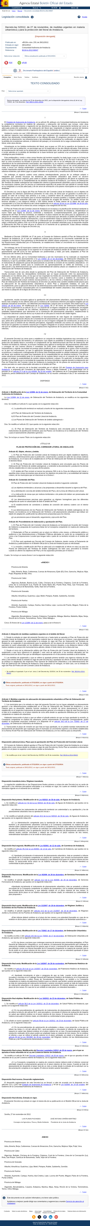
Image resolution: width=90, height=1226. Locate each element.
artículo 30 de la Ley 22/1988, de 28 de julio (70, 203)
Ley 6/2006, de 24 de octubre (73, 1085)
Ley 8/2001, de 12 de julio (50, 846)
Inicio (13, 11)
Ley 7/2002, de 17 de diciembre (50, 259)
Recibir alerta (79, 77)
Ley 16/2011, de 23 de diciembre (52, 998)
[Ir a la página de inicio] (45, 3)
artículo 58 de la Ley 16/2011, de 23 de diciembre (52, 1021)
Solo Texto (18, 77)
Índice (27, 77)
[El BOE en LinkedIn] (50, 1218)
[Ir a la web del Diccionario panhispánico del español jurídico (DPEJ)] (20, 71)
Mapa (31, 1211)
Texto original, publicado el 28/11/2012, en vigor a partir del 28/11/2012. (31, 685)
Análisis (35, 77)
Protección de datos (59, 1211)
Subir (84, 109)
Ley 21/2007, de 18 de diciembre (51, 906)
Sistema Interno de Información (77, 1211)
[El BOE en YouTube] (56, 1218)
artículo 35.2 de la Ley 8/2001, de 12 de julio (33, 849)
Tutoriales (38, 1213)
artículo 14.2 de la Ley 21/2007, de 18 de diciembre (55, 911)
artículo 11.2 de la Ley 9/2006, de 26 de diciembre (55, 880)
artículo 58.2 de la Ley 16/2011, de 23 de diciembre (38, 1004)
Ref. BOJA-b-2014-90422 (69, 755)
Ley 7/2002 (44, 306)
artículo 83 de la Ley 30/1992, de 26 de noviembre (29, 1037)
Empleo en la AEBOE (49, 1213)
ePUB (24, 63)
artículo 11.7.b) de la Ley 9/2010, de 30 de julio (36, 803)
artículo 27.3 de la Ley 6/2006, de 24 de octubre (32, 371)
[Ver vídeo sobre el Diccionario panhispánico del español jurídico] (15, 71)
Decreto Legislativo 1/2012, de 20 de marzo (54, 1050)
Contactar (7, 1211)
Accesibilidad (47, 1211)
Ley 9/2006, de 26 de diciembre (51, 875)
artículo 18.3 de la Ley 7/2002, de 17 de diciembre (44, 936)
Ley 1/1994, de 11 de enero (28, 211)
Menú (73, 8)
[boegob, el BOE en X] (39, 1218)
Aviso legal (38, 1211)
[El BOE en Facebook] (45, 1218)
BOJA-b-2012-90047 (30, 50)
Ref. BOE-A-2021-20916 (34, 102)
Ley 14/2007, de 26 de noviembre (50, 963)
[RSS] (34, 1218)
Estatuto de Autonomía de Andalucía (21, 122)
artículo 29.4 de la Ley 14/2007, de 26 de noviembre (36, 969)
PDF (11, 63)
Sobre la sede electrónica (19, 1211)
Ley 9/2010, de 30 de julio (49, 800)
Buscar (20, 11)
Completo (7, 77)
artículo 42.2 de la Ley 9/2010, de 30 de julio (51, 816)
